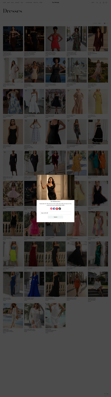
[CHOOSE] (20, 49)
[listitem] (41, 2)
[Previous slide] (5, 38)
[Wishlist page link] (106, 2)
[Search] (97, 2)
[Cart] (103, 2)
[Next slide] (20, 38)
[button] (100, 23)
